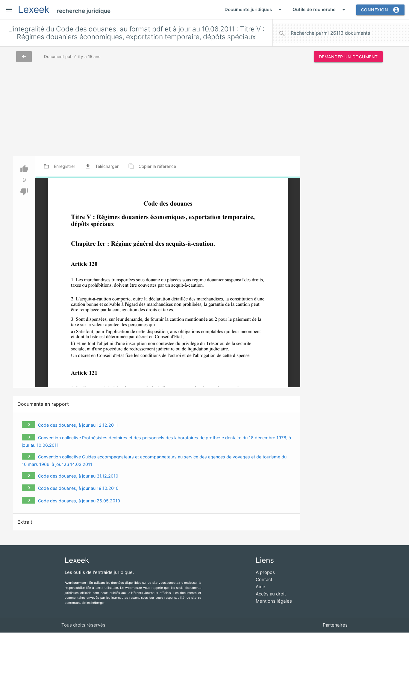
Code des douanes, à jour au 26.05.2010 (79, 500)
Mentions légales (274, 601)
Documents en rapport (43, 404)
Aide (260, 586)
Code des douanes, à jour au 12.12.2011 (78, 425)
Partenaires (335, 625)
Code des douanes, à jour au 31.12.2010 (78, 475)
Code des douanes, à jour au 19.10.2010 (78, 488)
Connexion (380, 9)
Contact (264, 579)
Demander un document (348, 56)
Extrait (24, 522)
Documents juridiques (254, 9)
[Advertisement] (348, 158)
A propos (265, 572)
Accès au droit (271, 594)
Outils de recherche (320, 9)
